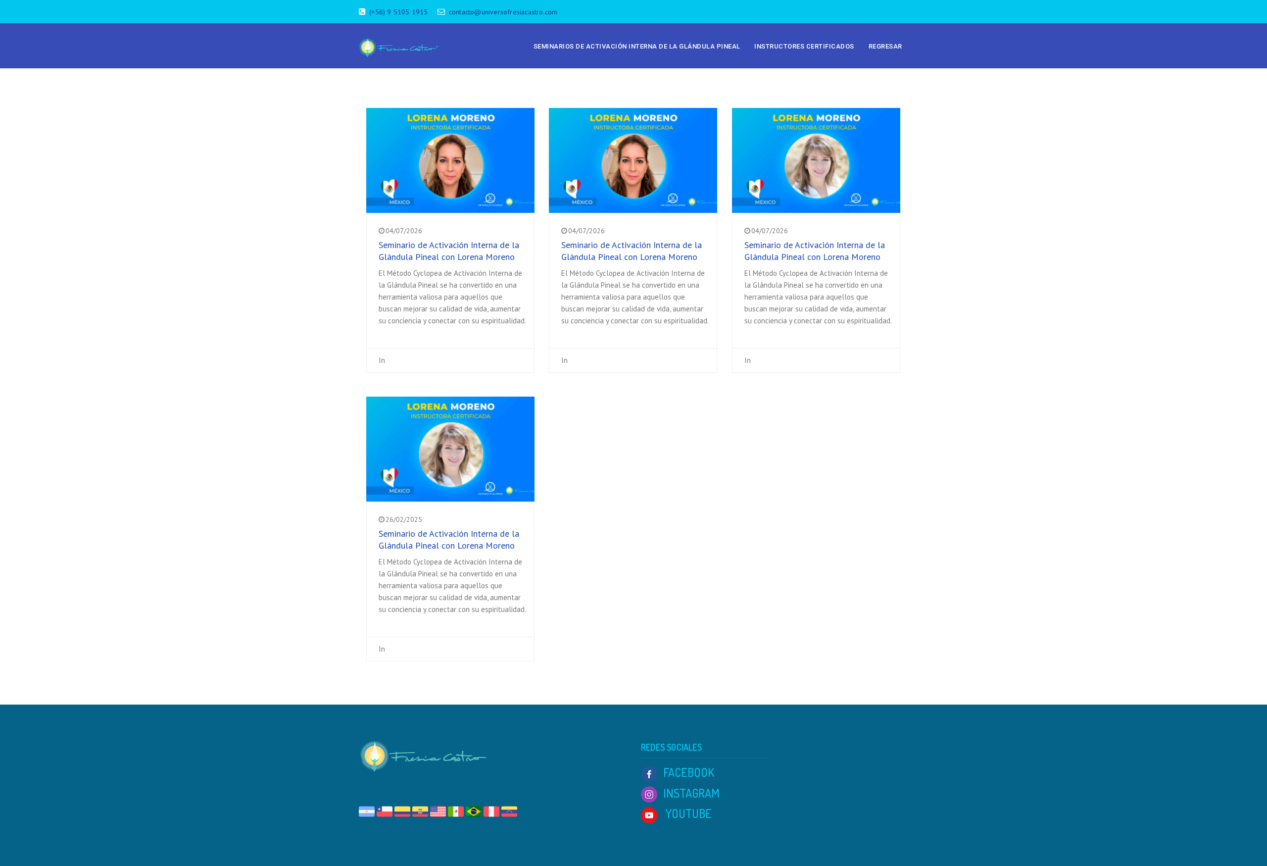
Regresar (885, 46)
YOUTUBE (687, 813)
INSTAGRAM (691, 793)
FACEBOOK (688, 772)
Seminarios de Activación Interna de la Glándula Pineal (637, 46)
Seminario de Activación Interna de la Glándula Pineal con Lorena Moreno (449, 250)
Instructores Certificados (804, 46)
